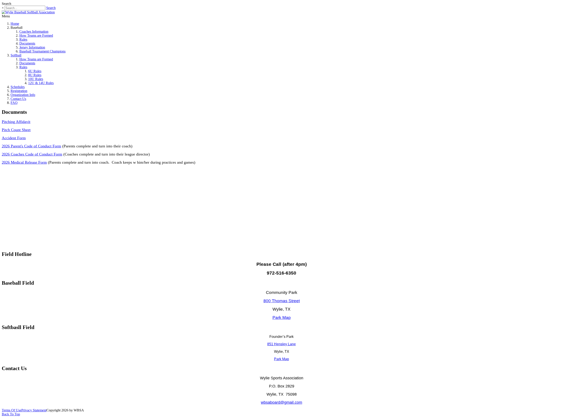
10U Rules (35, 79)
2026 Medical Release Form (24, 162)
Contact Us (18, 99)
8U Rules (34, 75)
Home (15, 23)
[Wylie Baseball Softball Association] (28, 12)
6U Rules (34, 71)
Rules (23, 39)
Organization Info (23, 95)
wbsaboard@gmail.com (281, 402)
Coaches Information (33, 31)
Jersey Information (32, 47)
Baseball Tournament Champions (42, 51)
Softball (16, 55)
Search (51, 8)
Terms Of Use (11, 410)
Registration (19, 91)
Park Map (281, 317)
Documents (27, 43)
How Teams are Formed (36, 35)
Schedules (18, 87)
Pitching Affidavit (16, 121)
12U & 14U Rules (41, 83)
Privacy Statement (33, 410)
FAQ (14, 103)
